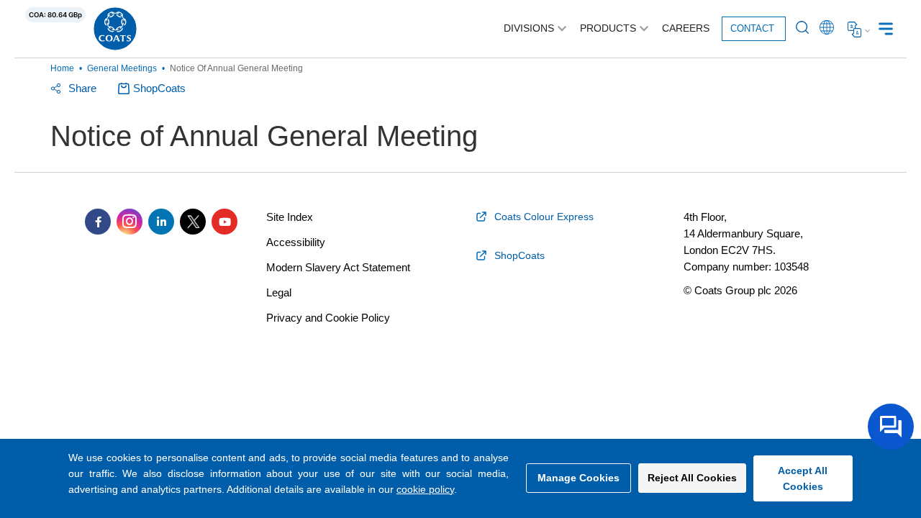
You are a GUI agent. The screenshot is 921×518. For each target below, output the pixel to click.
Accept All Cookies (802, 478)
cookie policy (425, 489)
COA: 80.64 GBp (55, 15)
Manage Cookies (578, 477)
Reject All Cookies (692, 477)
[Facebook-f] (98, 222)
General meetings (122, 68)
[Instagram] (129, 222)
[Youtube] (224, 222)
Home (62, 68)
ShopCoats (159, 88)
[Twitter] (193, 222)
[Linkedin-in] (161, 222)
